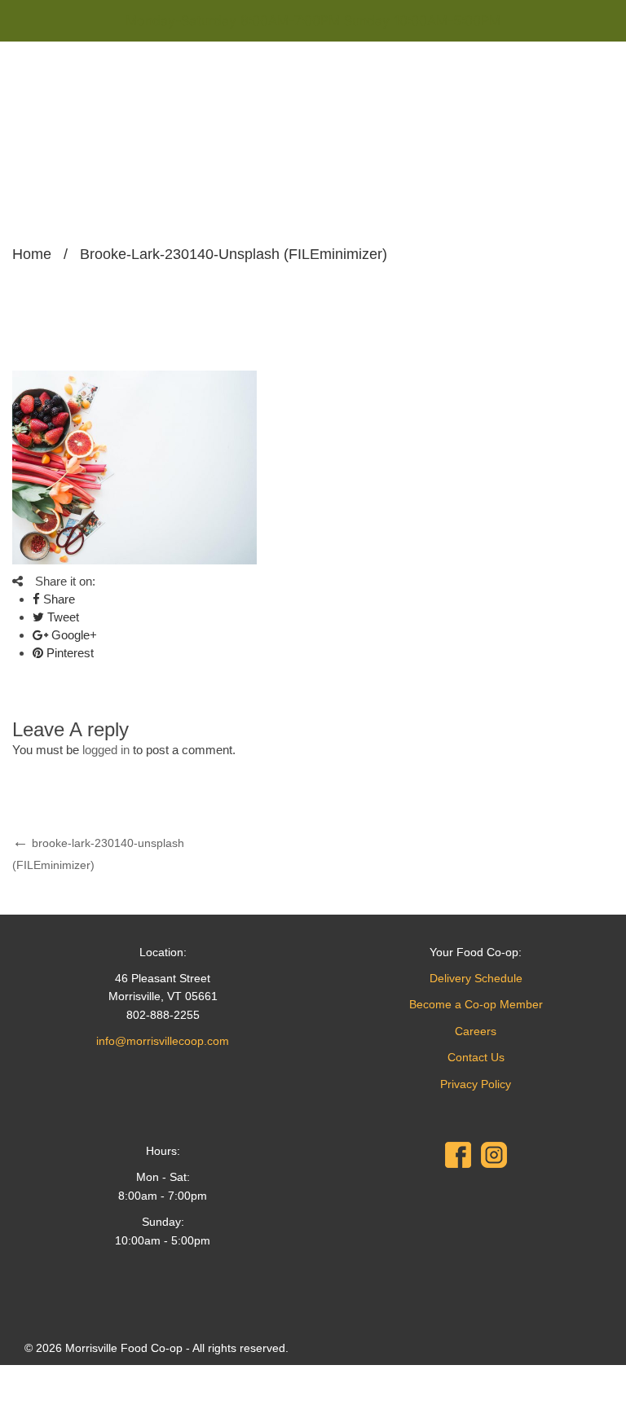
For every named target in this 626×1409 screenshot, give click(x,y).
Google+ (72, 635)
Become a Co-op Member (476, 1004)
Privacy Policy (475, 1084)
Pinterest (68, 653)
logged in (106, 750)
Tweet (61, 617)
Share (57, 599)
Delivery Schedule (476, 978)
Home (31, 254)
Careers (475, 1031)
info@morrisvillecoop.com (162, 1040)
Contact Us (476, 1057)
